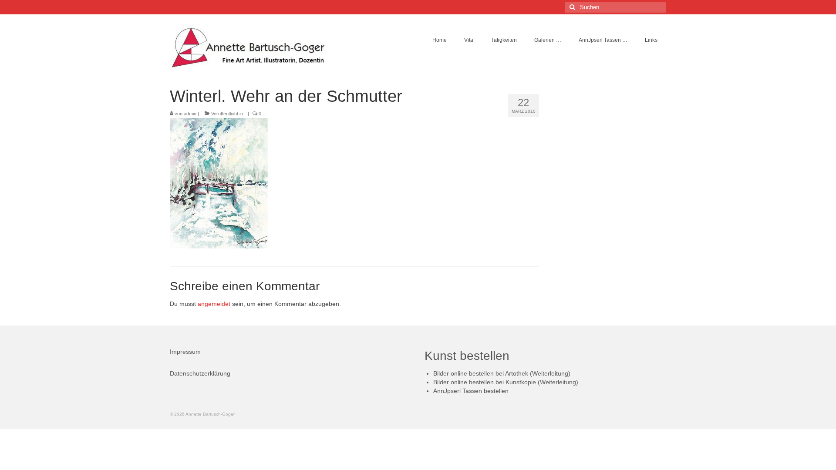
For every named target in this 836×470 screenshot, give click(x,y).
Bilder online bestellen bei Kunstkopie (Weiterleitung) (505, 382)
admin (190, 113)
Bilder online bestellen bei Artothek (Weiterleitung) (501, 373)
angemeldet (214, 303)
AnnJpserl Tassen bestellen (471, 390)
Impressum (185, 351)
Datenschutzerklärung (200, 373)
